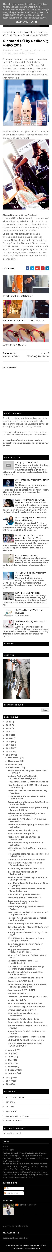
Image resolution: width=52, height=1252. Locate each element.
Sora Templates (22, 1245)
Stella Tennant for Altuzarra (22, 830)
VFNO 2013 (7, 35)
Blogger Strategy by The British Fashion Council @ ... (24, 950)
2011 (8, 1081)
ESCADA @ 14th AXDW (20, 993)
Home (5, 32)
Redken (42, 32)
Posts (9, 1188)
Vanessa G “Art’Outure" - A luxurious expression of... (27, 820)
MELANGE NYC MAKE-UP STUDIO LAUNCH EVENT (25, 1044)
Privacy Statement (12, 1133)
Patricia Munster (27, 1205)
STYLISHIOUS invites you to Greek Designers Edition (26, 939)
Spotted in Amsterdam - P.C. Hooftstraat (23, 1014)
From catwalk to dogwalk (21, 833)
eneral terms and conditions (19, 443)
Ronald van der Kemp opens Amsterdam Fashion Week (29, 536)
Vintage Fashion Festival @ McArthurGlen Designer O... (23, 777)
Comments (12, 1193)
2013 (8, 755)
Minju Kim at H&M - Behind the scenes (28, 782)
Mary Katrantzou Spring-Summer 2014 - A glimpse (28, 884)
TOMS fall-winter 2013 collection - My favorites (27, 791)
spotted (10, 1107)
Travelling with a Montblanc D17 (18, 296)
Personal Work (13, 1121)
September (14, 767)
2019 (8, 735)
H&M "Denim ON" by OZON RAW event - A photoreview (28, 913)
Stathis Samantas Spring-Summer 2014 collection (28, 825)
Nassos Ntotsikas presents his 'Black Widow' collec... (27, 919)
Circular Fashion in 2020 (26, 555)
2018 (8, 738)
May (10, 1060)
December (14, 757)
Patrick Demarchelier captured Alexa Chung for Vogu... (27, 878)
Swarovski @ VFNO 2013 (14, 345)
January (12, 1073)
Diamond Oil (15, 32)
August (12, 1050)
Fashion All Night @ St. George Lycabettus (24, 838)
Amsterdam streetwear (17, 1116)
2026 (9, 722)
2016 (8, 745)
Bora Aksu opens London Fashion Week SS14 (25, 945)
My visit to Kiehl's (17, 1000)
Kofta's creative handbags (27, 593)
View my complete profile (15, 1226)
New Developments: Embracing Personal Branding (30, 519)
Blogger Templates (37, 1245)
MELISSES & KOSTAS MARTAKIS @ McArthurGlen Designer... (26, 967)
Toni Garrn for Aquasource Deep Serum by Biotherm (25, 864)
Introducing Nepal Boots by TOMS (26, 868)
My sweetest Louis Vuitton (22, 1010)
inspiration (11, 1111)
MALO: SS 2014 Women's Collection (26, 859)
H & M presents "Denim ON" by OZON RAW (27, 933)
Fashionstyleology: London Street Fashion (26, 907)
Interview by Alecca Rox (15, 1238)
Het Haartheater (30, 32)
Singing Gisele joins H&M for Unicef (26, 1037)
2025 (9, 725)
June (11, 1056)
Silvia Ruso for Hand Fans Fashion (25, 978)
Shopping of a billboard (26, 462)
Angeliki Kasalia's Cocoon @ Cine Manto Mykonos (25, 973)
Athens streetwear (15, 1097)
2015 (8, 748)
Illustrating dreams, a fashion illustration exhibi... (23, 902)
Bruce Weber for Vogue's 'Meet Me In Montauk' (27, 771)
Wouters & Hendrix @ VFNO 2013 (25, 1003)
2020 (9, 731)
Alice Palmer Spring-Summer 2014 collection (26, 843)
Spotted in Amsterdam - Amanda (25, 1022)
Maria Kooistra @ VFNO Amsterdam (26, 1006)
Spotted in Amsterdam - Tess (23, 1019)
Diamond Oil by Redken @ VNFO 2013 (27, 996)
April (11, 1063)
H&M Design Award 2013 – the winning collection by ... (28, 786)
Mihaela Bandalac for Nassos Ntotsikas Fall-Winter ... (28, 855)
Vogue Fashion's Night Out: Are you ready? (26, 1032)
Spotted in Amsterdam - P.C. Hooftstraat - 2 (24, 320)
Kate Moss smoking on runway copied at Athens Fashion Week (30, 501)
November (14, 761)
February (13, 1070)
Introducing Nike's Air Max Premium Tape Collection (26, 889)
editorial (10, 1102)
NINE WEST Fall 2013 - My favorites (26, 1040)
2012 (8, 1077)
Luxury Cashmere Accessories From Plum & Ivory (26, 797)
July (10, 1053)
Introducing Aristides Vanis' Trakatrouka (22, 873)
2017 (8, 741)
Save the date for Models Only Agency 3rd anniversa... (28, 928)
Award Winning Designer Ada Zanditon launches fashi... (28, 803)
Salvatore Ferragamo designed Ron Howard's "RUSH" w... (26, 814)
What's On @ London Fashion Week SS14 (27, 956)
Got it (34, 22)
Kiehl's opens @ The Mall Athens (25, 923)
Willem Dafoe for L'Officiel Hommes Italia (27, 849)
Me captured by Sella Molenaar (24, 894)
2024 (9, 728)
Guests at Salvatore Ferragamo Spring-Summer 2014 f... (28, 808)
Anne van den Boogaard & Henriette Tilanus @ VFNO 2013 (27, 985)
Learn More (22, 22)
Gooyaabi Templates (32, 1248)
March (11, 1066)
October (13, 764)
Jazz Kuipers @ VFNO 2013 (21, 990)
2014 (8, 751)
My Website (8, 1150)
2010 (8, 1084)
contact (39, 434)
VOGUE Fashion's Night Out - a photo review (27, 1026)
